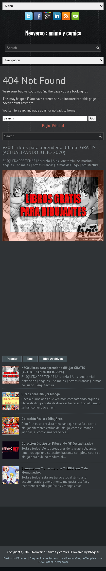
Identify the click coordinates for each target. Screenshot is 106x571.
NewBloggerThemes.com (53, 562)
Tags (30, 359)
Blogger (93, 552)
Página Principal (53, 126)
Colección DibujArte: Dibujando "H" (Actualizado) (57, 443)
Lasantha (58, 558)
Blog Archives (53, 359)
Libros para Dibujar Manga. (40, 394)
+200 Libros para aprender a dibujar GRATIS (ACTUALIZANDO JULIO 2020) (49, 150)
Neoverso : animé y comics (53, 32)
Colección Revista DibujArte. (42, 419)
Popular (12, 359)
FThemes (22, 558)
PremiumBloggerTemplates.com (84, 558)
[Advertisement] (53, 299)
